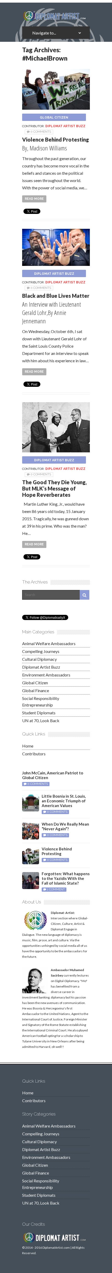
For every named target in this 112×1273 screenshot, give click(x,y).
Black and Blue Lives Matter (55, 296)
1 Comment (56, 889)
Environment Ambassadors (46, 674)
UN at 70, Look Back (40, 720)
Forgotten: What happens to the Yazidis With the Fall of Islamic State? (66, 878)
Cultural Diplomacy (39, 659)
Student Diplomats (38, 712)
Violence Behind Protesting (55, 139)
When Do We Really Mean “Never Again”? (65, 826)
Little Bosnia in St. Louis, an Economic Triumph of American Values (64, 801)
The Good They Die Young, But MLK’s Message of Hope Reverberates (54, 488)
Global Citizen (54, 117)
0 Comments (40, 131)
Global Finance (35, 690)
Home (27, 745)
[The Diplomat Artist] (56, 19)
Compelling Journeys (40, 651)
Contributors (34, 753)
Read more (34, 199)
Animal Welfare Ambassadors (49, 643)
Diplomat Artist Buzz (65, 126)
